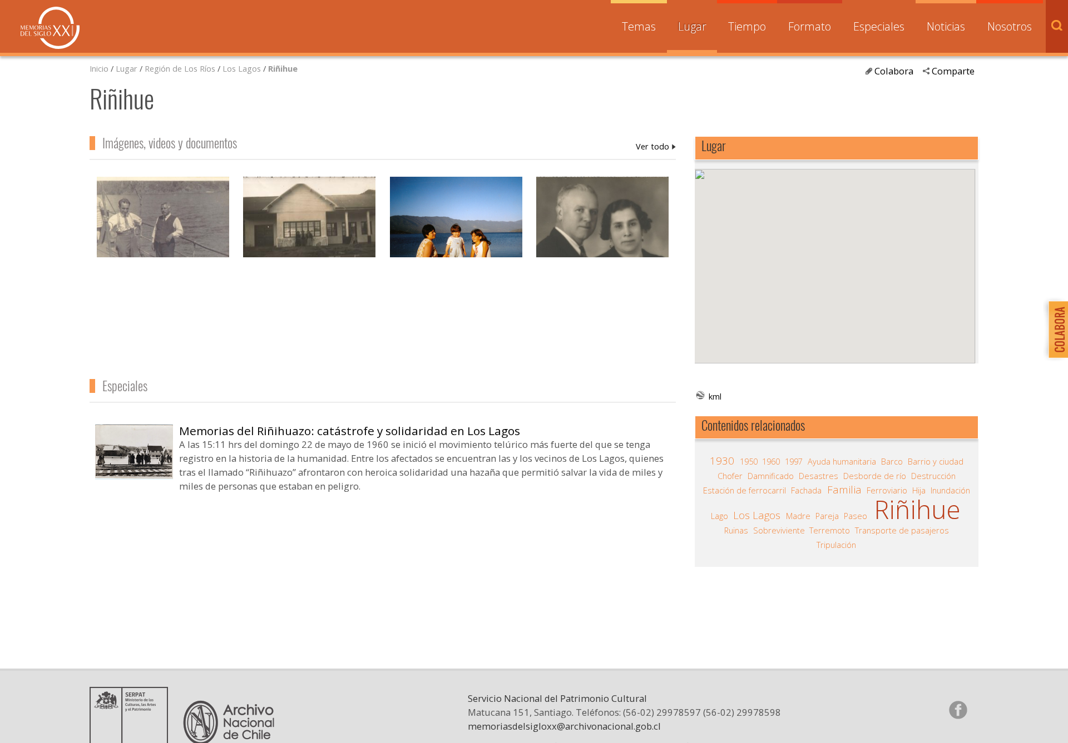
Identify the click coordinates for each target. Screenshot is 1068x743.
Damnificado (771, 475)
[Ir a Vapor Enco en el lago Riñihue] (163, 228)
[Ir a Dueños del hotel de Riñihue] (602, 228)
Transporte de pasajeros (902, 530)
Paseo (855, 515)
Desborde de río (874, 475)
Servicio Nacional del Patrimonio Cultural (557, 698)
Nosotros (1009, 26)
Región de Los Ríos (180, 68)
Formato (809, 26)
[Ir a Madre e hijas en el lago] (456, 228)
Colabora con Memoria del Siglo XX (1055, 329)
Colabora (893, 70)
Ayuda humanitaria (842, 461)
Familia (844, 489)
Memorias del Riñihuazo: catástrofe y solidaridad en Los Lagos (349, 430)
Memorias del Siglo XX (50, 28)
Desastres (818, 475)
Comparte (953, 70)
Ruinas (736, 530)
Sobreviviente (779, 530)
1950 (749, 461)
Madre (798, 515)
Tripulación (836, 544)
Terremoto (829, 530)
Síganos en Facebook (958, 710)
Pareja (827, 515)
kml (715, 396)
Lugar (692, 26)
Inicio (99, 68)
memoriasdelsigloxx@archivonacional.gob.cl (564, 726)
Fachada (806, 490)
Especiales (878, 26)
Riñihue (283, 68)
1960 (771, 461)
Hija (919, 490)
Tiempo (747, 26)
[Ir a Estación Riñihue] (309, 228)
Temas (639, 26)
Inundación (950, 490)
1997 (794, 461)
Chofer (730, 475)
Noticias (946, 26)
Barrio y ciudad (935, 461)
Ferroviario (887, 490)
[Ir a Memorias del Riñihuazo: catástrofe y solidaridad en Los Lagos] (134, 475)
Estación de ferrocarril (744, 490)
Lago (719, 515)
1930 (722, 460)
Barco (892, 461)
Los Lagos (241, 68)
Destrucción (933, 475)
